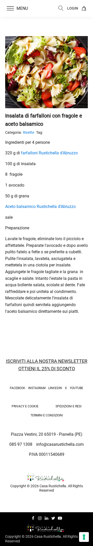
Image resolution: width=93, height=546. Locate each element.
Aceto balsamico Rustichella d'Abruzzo (40, 206)
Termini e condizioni (46, 415)
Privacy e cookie (25, 406)
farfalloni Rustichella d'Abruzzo (49, 152)
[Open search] (61, 8)
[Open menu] (10, 8)
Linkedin (55, 388)
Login (72, 8)
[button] (20, 8)
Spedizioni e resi (68, 406)
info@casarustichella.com (60, 444)
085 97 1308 (20, 444)
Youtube (76, 388)
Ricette (28, 132)
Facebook (17, 388)
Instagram (36, 388)
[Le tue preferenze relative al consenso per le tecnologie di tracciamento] (84, 537)
